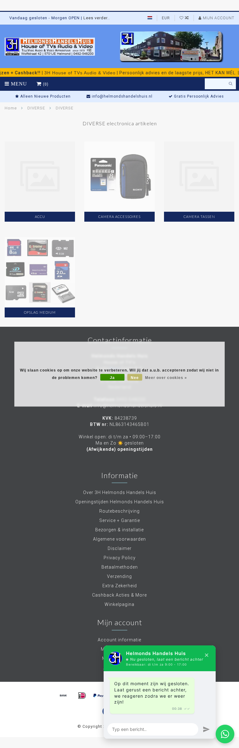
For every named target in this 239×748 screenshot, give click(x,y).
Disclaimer (120, 548)
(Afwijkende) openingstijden (120, 449)
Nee (135, 378)
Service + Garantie (119, 520)
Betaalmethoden (119, 567)
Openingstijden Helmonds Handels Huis (119, 501)
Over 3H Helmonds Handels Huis (119, 492)
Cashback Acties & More (119, 595)
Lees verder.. (96, 18)
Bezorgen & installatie (119, 529)
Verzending (119, 576)
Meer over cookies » (166, 378)
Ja (112, 378)
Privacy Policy (120, 557)
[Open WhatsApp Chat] (225, 734)
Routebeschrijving (119, 511)
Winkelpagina (119, 604)
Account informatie (119, 639)
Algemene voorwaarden (119, 539)
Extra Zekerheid (119, 585)
